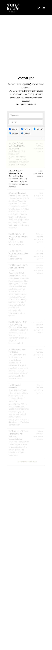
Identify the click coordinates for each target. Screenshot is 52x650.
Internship (39, 129)
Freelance (14, 129)
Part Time (14, 134)
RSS (42, 138)
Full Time (26, 129)
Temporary (27, 134)
